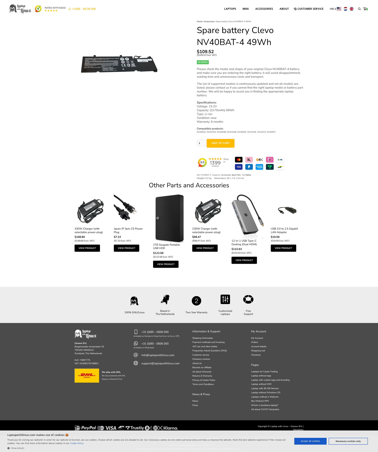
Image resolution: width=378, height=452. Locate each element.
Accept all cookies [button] (310, 441)
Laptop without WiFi (261, 384)
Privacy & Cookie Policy (203, 380)
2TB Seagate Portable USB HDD (166, 246)
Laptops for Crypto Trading (264, 371)
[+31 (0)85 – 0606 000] (137, 332)
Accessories (209, 21)
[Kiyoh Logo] (38, 8)
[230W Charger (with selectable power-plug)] (208, 196)
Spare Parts (236, 175)
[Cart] (365, 9)
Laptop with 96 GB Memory (265, 388)
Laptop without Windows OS (265, 392)
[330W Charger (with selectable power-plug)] (91, 196)
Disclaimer (298, 429)
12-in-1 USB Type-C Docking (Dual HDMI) (244, 242)
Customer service (200, 354)
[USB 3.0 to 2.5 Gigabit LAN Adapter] (287, 196)
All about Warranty (201, 371)
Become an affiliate (201, 367)
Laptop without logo (261, 375)
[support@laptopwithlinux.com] (137, 363)
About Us (197, 363)
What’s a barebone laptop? (264, 405)
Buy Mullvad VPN (260, 400)
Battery (248, 175)
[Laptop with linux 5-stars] (51, 11)
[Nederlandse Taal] (345, 9)
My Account (257, 338)
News (195, 400)
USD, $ (333, 9)
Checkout (255, 354)
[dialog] (189, 441)
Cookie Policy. (77, 443)
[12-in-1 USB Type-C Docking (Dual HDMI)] (248, 196)
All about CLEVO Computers (265, 409)
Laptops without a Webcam (265, 396)
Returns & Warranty (202, 375)
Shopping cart (258, 350)
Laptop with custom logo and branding (270, 379)
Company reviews (201, 359)
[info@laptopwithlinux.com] (137, 355)
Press (195, 405)
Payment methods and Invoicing (208, 342)
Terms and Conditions (203, 384)
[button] (359, 9)
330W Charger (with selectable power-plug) (89, 230)
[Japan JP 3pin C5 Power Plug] (130, 196)
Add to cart (220, 143)
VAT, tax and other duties (204, 346)
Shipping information (202, 338)
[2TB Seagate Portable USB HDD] (169, 196)
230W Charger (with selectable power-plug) (206, 230)
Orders (254, 342)
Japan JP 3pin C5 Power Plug (128, 230)
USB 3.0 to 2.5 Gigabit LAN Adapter (284, 230)
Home (199, 21)
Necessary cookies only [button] (348, 441)
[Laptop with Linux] (20, 8)
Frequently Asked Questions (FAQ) (209, 350)
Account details (258, 346)
